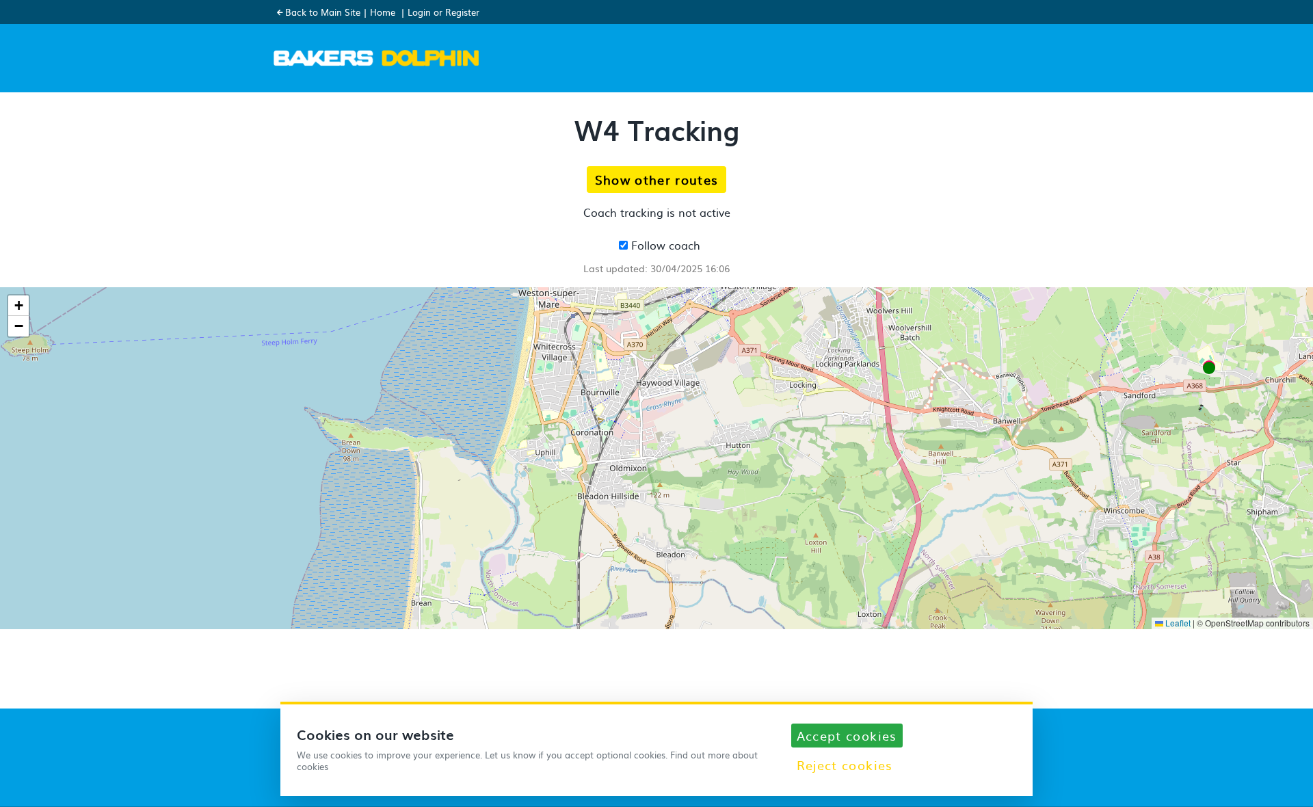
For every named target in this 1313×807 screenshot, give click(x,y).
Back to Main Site (322, 11)
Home (382, 11)
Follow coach (664, 245)
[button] (1209, 368)
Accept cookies (847, 735)
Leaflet (1177, 623)
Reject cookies (845, 765)
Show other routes (657, 179)
